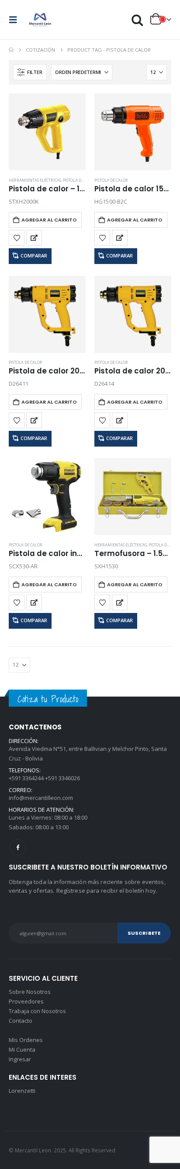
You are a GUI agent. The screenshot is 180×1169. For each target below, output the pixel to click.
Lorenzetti (22, 1091)
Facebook (18, 847)
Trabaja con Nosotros (37, 1011)
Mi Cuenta (22, 1049)
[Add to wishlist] (16, 238)
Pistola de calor (80, 180)
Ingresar (20, 1059)
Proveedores (26, 1001)
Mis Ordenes (26, 1040)
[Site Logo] (40, 19)
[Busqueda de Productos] (138, 20)
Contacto (20, 1021)
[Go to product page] (47, 131)
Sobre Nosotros (30, 992)
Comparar (34, 255)
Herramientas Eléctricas (35, 180)
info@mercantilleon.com (41, 798)
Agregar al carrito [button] (49, 219)
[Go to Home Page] (11, 50)
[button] (16, 19)
